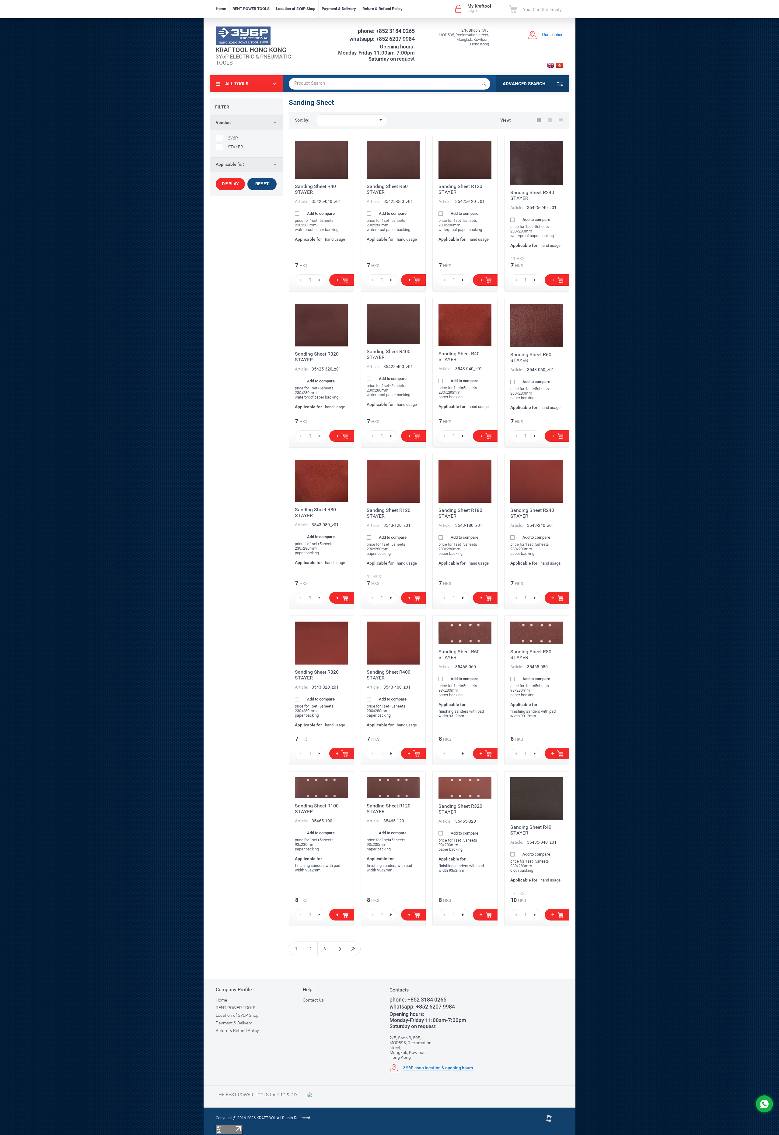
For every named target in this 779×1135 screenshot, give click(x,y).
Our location (552, 34)
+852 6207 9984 (382, 39)
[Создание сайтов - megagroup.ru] (549, 1121)
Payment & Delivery (339, 8)
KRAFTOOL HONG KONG (251, 50)
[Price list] (560, 120)
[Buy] (341, 280)
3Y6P (233, 138)
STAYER (235, 146)
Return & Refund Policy (382, 8)
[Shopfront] (538, 120)
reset (262, 184)
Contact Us (313, 1000)
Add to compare (320, 213)
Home (221, 8)
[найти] (483, 84)
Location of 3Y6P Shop (295, 8)
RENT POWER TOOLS (251, 8)
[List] (549, 120)
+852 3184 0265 (386, 31)
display (230, 184)
